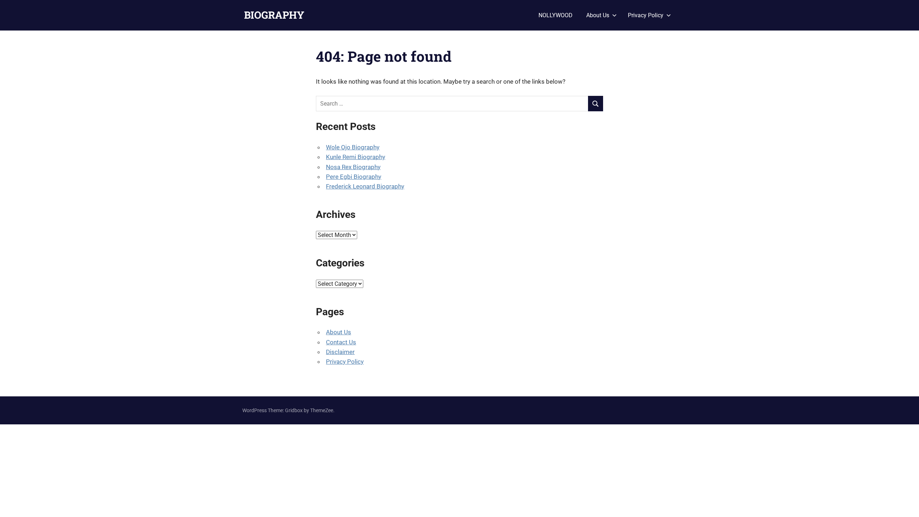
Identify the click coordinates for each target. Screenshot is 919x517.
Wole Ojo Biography (352, 147)
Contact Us (341, 342)
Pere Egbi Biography (353, 176)
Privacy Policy (645, 15)
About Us (597, 15)
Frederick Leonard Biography (365, 186)
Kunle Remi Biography (355, 156)
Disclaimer (340, 351)
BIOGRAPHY (274, 15)
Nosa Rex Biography (353, 167)
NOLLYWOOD (555, 15)
